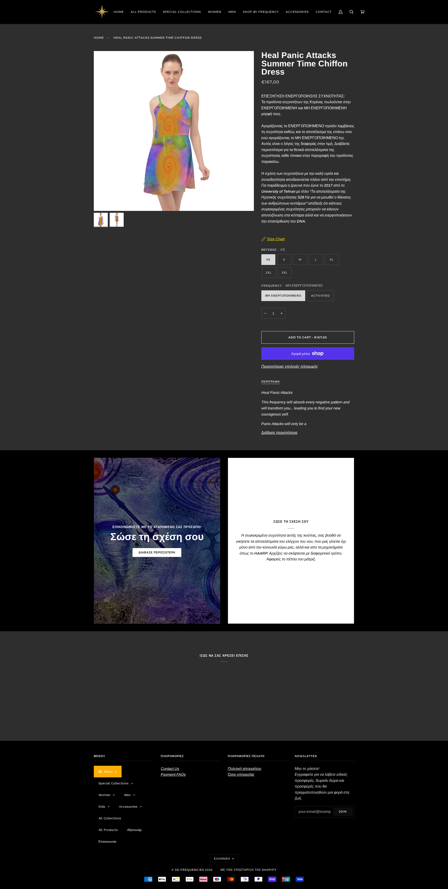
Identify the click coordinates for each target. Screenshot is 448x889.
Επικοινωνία (107, 841)
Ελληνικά (222, 858)
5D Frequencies (189, 870)
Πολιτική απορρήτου (244, 769)
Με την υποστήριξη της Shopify (248, 870)
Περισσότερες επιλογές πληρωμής (289, 366)
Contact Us (170, 769)
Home (99, 37)
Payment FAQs (173, 774)
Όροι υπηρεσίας (241, 774)
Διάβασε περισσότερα (279, 433)
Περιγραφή (270, 381)
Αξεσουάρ (134, 830)
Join (343, 811)
